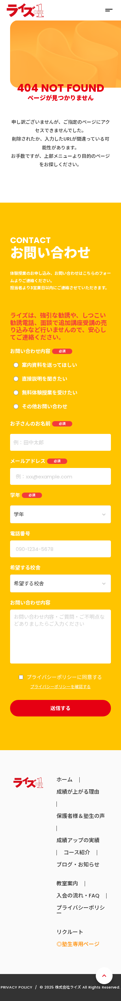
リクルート (69, 932)
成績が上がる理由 (77, 792)
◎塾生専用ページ (77, 944)
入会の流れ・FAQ (77, 896)
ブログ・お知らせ (77, 864)
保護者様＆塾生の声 (80, 816)
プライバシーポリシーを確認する (60, 686)
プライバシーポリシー (80, 910)
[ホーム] (25, 10)
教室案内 (67, 883)
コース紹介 (77, 852)
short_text (109, 10)
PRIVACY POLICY (16, 987)
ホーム (64, 780)
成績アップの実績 (77, 840)
